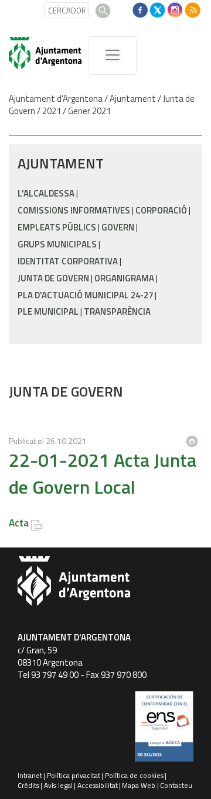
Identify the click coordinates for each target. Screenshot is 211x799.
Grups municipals (57, 244)
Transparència (117, 311)
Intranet (30, 775)
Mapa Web (138, 785)
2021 (51, 111)
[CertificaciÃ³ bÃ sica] (164, 730)
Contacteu (176, 785)
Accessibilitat (97, 785)
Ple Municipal (48, 311)
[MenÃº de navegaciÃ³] (113, 55)
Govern (117, 227)
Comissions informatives (74, 210)
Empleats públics (57, 227)
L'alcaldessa (46, 193)
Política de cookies (134, 775)
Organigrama (124, 278)
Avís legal (58, 785)
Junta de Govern (53, 278)
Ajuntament (133, 98)
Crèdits (28, 785)
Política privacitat (73, 775)
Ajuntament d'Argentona (56, 98)
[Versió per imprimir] (194, 438)
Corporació (161, 210)
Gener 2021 (89, 111)
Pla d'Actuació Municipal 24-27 (85, 295)
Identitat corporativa (68, 261)
